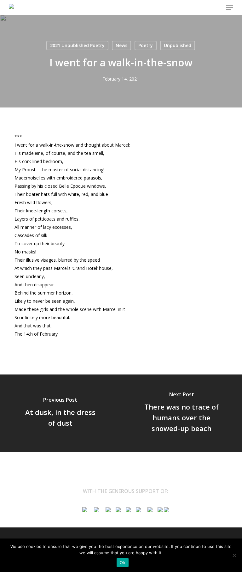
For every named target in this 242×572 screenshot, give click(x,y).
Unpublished (177, 45)
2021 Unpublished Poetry (77, 45)
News (121, 45)
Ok (122, 562)
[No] (234, 555)
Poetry (145, 45)
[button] (229, 7)
